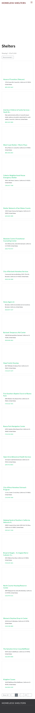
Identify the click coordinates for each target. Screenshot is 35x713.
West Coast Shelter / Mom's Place (15, 145)
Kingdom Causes (9, 679)
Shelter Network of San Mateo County (17, 208)
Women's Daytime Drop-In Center (15, 618)
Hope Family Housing (11, 363)
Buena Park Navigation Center (14, 426)
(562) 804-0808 (9, 656)
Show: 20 (5, 695)
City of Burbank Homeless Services (15, 271)
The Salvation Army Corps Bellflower (16, 649)
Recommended (7, 57)
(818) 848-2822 (9, 340)
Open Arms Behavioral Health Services (17, 457)
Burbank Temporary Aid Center (14, 332)
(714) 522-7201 (9, 403)
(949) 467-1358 (9, 530)
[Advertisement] (17, 26)
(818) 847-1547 (9, 310)
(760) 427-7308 (9, 185)
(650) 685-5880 (9, 216)
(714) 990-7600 (9, 497)
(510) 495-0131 (9, 595)
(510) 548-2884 (9, 626)
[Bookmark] (4, 76)
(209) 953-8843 (9, 464)
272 (26, 695)
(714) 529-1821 (9, 563)
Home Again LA (8, 302)
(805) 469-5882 (9, 122)
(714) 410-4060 (9, 434)
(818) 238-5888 (9, 279)
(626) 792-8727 (9, 248)
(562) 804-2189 (9, 687)
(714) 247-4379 (9, 371)
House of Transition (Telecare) (14, 79)
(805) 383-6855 (9, 152)
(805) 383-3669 (9, 87)
